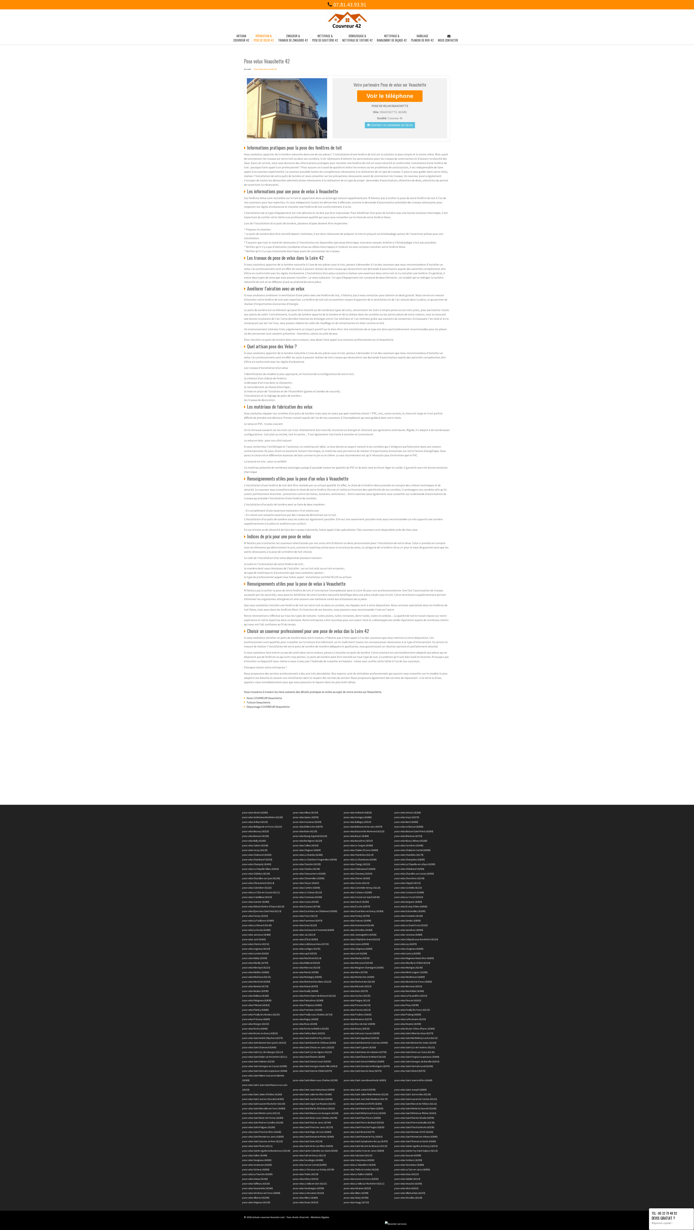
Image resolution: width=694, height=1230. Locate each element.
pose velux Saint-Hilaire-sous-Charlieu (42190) (315, 1080)
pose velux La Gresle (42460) (256, 930)
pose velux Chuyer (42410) (306, 883)
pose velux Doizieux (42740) (306, 906)
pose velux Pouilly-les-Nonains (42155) (261, 1014)
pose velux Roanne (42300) (407, 1024)
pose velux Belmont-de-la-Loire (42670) (363, 826)
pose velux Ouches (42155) (357, 995)
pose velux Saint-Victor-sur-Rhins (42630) (313, 1146)
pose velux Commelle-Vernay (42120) (362, 887)
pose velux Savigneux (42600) (256, 1160)
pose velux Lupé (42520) (305, 953)
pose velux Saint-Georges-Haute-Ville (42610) (315, 1066)
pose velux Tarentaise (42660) (409, 1164)
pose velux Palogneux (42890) (256, 1000)
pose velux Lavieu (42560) (356, 944)
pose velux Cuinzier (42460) (255, 901)
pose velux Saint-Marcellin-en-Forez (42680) (263, 1108)
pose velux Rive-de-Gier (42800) (359, 1024)
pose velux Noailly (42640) (305, 991)
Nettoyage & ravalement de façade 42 (392, 38)
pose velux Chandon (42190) (307, 864)
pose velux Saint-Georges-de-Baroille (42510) (416, 1061)
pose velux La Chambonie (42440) (360, 859)
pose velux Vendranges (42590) (308, 1188)
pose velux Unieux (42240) (255, 1179)
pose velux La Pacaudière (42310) (410, 995)
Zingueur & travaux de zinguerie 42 (293, 38)
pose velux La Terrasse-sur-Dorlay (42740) (313, 1169)
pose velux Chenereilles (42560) (308, 878)
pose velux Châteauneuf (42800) (359, 869)
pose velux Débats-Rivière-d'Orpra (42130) (263, 906)
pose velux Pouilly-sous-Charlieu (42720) (312, 1014)
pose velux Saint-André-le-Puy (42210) (311, 1038)
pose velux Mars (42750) (356, 972)
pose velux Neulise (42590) (255, 991)
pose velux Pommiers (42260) (307, 1009)
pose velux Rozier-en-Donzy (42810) (260, 1033)
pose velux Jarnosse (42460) (256, 934)
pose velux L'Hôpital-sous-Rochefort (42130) (416, 939)
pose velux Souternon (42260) (257, 1164)
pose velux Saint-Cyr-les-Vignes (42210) (312, 1052)
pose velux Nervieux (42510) (408, 986)
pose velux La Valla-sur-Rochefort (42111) (364, 1183)
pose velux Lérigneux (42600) (358, 948)
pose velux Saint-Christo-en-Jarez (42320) (313, 1047)
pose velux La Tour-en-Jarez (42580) (412, 1169)
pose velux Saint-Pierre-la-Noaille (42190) (414, 1122)
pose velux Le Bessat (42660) (408, 826)
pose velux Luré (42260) (355, 953)
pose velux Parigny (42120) (357, 1000)
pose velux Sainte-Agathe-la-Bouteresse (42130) (266, 1150)
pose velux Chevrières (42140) (409, 878)
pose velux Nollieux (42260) (255, 995)
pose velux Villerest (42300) (255, 1197)
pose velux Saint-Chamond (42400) (259, 1047)
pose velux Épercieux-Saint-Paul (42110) (261, 911)
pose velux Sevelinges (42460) (308, 1160)
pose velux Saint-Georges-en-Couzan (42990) (264, 1066)
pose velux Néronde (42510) (357, 986)
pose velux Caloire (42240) (255, 845)
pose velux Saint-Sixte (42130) (307, 1141)
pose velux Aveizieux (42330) (307, 822)
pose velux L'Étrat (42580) (305, 939)
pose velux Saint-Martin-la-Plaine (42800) (363, 1108)
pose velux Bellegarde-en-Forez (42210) (262, 826)
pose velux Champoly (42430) (256, 864)
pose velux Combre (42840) (306, 887)
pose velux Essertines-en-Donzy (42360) (363, 911)
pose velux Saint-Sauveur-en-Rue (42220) (262, 1141)
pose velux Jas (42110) (304, 934)
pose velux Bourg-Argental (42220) (310, 836)
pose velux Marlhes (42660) (255, 972)
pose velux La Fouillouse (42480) (258, 920)
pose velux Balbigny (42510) (357, 822)
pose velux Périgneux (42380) (307, 1005)
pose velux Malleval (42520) (306, 962)
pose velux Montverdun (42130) (359, 981)
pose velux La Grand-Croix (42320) (411, 925)
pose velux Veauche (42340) (408, 1183)
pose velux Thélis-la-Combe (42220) (361, 1169)
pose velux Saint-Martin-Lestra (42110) (261, 1113)
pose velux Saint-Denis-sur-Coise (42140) (414, 1052)
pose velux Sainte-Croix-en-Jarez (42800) (364, 1150)
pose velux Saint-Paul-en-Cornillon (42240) (262, 1122)
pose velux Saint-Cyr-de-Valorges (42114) (262, 1052)
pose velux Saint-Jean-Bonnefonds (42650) (365, 1080)
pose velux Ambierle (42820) (358, 812)
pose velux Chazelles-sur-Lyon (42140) (261, 878)
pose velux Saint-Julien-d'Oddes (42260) (262, 1094)
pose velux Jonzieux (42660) (408, 934)
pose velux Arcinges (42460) (358, 817)
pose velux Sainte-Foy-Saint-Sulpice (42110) (416, 1150)
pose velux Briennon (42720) (408, 836)
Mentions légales (320, 1217)
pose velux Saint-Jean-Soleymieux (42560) (314, 1089)
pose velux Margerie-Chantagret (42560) (364, 967)
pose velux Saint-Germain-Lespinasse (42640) (264, 1070)
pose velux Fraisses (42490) (357, 920)
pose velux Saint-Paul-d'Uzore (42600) (362, 1117)
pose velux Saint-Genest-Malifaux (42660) (364, 1061)
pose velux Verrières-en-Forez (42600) (261, 1193)
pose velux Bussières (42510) (358, 840)
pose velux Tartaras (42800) (255, 1169)
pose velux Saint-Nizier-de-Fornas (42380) (262, 1117)
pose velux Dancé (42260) (356, 901)
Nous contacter (448, 40)
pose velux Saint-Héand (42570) (409, 1070)
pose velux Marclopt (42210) (256, 967)
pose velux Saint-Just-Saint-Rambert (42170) (366, 1099)
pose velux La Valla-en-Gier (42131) (310, 1183)
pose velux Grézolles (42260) (358, 930)
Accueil (247, 69)
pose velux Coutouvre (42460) (409, 892)
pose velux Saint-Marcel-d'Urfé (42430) (363, 1103)
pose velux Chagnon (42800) (307, 850)
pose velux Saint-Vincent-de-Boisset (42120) (365, 1146)
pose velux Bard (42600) (406, 822)
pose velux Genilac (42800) (407, 920)
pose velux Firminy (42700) (357, 915)
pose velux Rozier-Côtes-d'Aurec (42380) (414, 1028)
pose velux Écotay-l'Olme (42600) (410, 906)
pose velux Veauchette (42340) (257, 1188)
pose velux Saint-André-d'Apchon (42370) (262, 1038)
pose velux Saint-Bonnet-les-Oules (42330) (415, 1042)
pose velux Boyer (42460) (356, 836)
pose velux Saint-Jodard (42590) (360, 1089)
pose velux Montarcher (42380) (359, 977)
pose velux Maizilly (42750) (255, 962)
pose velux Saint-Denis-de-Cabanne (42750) (365, 1052)
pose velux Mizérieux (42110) (256, 977)
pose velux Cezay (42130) (254, 850)
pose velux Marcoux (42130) (306, 967)
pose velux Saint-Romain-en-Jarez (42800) (263, 1136)
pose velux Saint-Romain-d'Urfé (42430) (413, 1132)
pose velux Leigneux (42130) (256, 948)
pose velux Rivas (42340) (305, 1024)
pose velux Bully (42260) (254, 840)
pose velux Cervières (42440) (408, 845)
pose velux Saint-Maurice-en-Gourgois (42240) (315, 1113)
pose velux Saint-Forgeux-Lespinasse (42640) (416, 1056)
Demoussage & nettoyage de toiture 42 (357, 38)
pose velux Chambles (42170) (408, 854)
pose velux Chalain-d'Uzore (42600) (361, 850)
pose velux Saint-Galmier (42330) (258, 1061)
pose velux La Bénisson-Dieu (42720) (311, 944)
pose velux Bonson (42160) (255, 836)
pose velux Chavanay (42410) (358, 873)
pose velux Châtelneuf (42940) (409, 869)
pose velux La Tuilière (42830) (358, 1174)
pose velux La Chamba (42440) (308, 854)
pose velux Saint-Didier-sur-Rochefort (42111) (264, 1056)
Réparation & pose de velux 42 (264, 38)
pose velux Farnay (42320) (255, 915)
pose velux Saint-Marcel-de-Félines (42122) (415, 1103)
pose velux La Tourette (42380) (257, 1174)
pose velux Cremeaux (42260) (307, 897)
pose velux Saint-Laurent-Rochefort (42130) (263, 1103)
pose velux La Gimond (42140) (256, 925)
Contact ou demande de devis (391, 125)
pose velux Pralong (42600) (407, 1014)
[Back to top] (684, 1220)
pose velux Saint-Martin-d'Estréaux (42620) (314, 1108)
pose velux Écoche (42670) (357, 906)
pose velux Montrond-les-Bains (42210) (312, 981)
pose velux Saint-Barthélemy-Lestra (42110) (415, 1038)
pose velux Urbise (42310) (305, 1179)
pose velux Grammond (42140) (359, 925)
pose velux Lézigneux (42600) (408, 948)
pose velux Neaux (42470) (305, 986)
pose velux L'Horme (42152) (255, 944)
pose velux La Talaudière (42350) (360, 1164)
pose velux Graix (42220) (305, 925)
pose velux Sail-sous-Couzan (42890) (362, 1033)
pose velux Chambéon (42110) (359, 854)
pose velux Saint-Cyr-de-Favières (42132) (414, 1047)
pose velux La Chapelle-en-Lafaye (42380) (414, 864)
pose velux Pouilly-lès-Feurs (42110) (412, 1009)
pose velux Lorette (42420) (255, 953)
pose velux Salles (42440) (254, 1155)
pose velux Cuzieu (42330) (306, 901)
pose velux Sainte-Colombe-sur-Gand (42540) (315, 1150)
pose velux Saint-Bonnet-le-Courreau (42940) (366, 1042)
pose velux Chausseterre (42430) (309, 873)
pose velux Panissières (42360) (308, 1000)
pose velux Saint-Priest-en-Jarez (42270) (313, 1127)
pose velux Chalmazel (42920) (256, 854)
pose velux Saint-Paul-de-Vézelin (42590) (414, 1117)
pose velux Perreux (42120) (357, 1005)
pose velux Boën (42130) (305, 831)
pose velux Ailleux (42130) (305, 812)
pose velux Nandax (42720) (255, 986)
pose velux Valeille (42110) (407, 1179)
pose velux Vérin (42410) (406, 1188)
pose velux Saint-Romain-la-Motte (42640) (313, 1136)
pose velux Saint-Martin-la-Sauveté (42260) (415, 1108)
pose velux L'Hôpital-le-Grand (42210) (362, 939)
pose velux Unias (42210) (406, 1174)
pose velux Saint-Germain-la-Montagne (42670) (367, 1066)
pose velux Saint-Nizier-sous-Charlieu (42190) (315, 1117)
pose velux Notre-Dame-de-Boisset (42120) (314, 995)
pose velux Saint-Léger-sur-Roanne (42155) (314, 1103)
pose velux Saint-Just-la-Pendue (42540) (313, 1099)
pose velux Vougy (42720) (356, 1202)
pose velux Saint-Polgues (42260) (258, 1127)
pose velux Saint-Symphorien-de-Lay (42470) (366, 1141)
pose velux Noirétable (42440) (409, 991)
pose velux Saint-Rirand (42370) (359, 1132)
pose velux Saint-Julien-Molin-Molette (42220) (366, 1094)
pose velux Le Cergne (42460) (358, 845)
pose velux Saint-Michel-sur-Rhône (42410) (415, 1113)
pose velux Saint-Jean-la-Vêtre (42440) (413, 1080)
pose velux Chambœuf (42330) (257, 859)
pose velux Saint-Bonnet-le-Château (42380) (314, 1042)
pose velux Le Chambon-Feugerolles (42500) (315, 859)
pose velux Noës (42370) (356, 991)
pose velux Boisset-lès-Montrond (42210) (364, 831)
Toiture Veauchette (258, 702)
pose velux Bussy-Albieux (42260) (410, 840)
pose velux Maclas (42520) (357, 958)
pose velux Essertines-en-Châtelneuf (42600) (315, 911)
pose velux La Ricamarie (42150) (410, 1019)
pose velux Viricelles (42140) (408, 1197)
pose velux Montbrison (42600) (409, 977)
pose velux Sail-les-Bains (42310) (309, 1033)
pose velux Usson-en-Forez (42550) (361, 1179)
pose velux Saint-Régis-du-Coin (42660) (312, 1132)
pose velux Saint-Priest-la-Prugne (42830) (364, 1127)
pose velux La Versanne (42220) (308, 1193)
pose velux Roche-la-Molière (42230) (311, 1028)
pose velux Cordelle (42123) (408, 887)
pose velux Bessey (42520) (255, 831)
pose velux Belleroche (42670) (308, 826)
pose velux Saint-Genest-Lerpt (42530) (312, 1061)
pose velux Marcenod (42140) (358, 962)
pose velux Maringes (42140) (408, 967)
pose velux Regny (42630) (305, 1019)
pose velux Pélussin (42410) (255, 1005)
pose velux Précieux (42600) (256, 1019)
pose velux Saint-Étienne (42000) (309, 1056)
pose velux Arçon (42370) (406, 817)
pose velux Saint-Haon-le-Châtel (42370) (312, 1070)
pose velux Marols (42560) (306, 972)
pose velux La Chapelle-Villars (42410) (260, 869)
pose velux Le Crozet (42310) (408, 897)
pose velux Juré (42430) (254, 939)
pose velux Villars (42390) (356, 1193)
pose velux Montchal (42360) (256, 981)
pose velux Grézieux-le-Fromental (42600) (313, 930)
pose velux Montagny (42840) (307, 977)
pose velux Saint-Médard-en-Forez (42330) (365, 1113)
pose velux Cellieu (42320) (305, 845)
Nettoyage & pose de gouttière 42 (325, 38)
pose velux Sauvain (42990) (407, 1155)
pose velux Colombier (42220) (256, 887)
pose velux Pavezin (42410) (407, 1000)
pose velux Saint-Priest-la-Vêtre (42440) (261, 1132)
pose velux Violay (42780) (356, 1197)
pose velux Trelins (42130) (305, 1174)
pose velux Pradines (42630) (358, 1014)
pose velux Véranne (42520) (357, 1188)
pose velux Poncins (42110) (357, 1009)
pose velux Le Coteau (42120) (307, 892)
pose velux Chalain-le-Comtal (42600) (412, 850)
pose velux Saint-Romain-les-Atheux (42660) (415, 1136)
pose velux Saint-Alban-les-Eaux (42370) (413, 1033)
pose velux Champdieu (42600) (409, 859)
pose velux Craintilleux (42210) (257, 897)
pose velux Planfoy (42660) (255, 1009)
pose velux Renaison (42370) (358, 1019)
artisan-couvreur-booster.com (268, 1217)
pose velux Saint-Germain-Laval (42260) (413, 1066)
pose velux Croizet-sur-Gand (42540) (362, 897)
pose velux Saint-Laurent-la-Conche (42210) (415, 1099)
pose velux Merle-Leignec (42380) (410, 972)
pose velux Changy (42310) (357, 864)
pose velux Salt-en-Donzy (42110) (309, 1155)
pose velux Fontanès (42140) (408, 915)
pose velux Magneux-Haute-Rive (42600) (414, 958)
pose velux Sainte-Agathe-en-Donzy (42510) (416, 1146)
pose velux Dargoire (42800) (408, 901)
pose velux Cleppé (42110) (407, 883)
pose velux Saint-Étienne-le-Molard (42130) (365, 1056)
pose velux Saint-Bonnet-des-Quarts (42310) (264, 1042)
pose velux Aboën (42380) (255, 812)
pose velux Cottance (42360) (358, 892)
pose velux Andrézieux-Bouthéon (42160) (262, 817)
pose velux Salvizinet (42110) (358, 1155)
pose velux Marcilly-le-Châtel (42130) (412, 962)
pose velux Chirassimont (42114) (258, 883)
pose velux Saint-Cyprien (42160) (360, 1047)
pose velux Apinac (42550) (306, 817)
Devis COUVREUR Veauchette (264, 698)
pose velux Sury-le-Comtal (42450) (310, 1164)
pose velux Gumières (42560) (408, 930)
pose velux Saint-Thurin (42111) (257, 1146)
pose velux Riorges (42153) (255, 1024)
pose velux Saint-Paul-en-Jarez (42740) (312, 1122)
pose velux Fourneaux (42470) (307, 920)
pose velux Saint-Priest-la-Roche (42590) (414, 1127)
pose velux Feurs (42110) (305, 915)
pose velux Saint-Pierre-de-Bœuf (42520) (364, 1122)
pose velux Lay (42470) (405, 944)
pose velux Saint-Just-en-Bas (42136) (412, 1094)
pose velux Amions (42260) (407, 812)
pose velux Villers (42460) (305, 1197)
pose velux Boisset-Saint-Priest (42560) (413, 831)
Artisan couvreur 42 (241, 38)
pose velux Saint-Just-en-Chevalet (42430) (263, 1099)
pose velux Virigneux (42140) (256, 1202)
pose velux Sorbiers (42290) (408, 1160)
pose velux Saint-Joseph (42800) (410, 1089)
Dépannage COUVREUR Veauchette (268, 706)
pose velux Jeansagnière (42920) (360, 934)
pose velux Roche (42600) (254, 1028)
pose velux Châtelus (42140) (256, 873)
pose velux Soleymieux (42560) (359, 1160)
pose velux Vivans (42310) (305, 1202)
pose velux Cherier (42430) (357, 878)
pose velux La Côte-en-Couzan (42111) (261, 892)
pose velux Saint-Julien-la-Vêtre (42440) (312, 1094)
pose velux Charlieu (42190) (306, 869)
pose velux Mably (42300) (254, 958)
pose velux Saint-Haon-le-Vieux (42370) (363, 1070)
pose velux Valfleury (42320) (256, 1183)
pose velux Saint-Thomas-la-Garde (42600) (415, 1141)
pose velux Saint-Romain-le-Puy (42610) (363, 1136)
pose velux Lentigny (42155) (306, 948)
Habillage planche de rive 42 (422, 38)
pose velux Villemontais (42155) (409, 1193)
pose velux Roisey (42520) (357, 1028)
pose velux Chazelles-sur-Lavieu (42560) (414, 873)
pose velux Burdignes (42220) (307, 840)
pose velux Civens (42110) (356, 883)
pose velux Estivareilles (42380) (409, 911)
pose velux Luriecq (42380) (407, 953)
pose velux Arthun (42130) (255, 822)
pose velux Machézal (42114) (307, 958)
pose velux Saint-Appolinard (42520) (361, 1038)
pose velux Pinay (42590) (406, 1005)
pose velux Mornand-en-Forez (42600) (413, 981)
